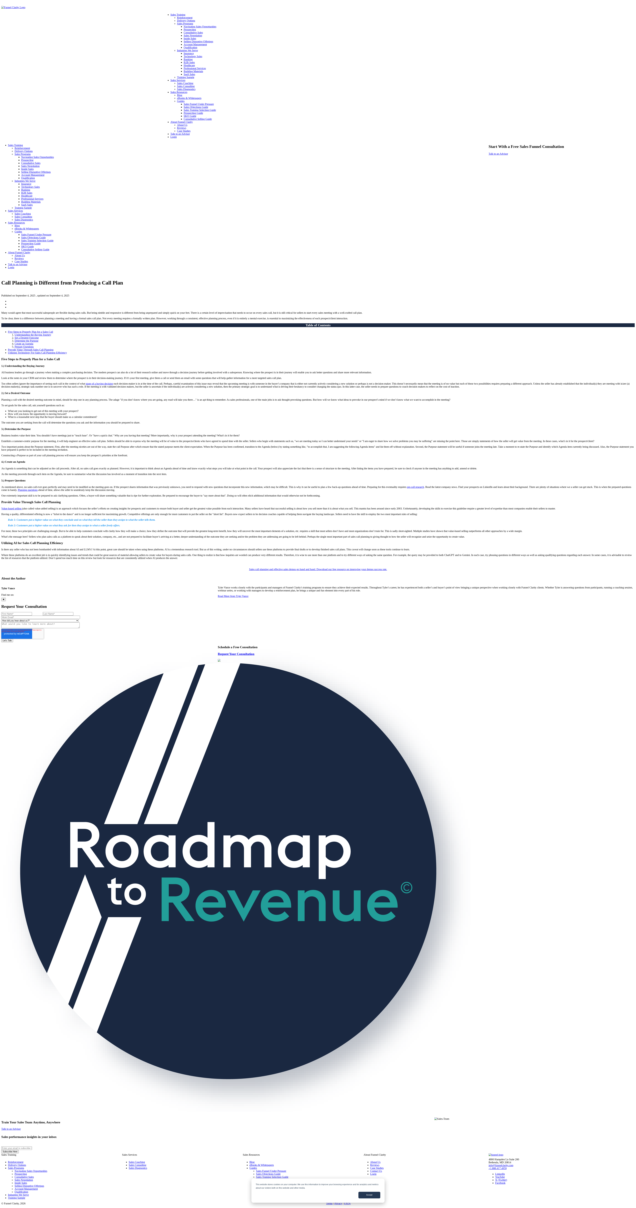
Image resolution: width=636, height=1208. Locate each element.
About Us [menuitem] (182, 125)
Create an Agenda (24, 343)
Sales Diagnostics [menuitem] (186, 89)
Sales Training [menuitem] (177, 14)
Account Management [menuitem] (195, 44)
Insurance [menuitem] (189, 53)
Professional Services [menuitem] (195, 68)
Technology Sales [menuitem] (193, 56)
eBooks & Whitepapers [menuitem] (189, 98)
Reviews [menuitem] (181, 128)
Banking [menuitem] (188, 59)
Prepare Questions (24, 346)
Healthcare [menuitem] (189, 65)
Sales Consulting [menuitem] (186, 86)
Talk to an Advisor (498, 153)
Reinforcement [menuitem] (184, 17)
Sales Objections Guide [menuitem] (196, 107)
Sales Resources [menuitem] (178, 92)
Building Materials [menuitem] (193, 71)
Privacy (338, 1203)
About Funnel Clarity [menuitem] (181, 122)
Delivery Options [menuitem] (186, 20)
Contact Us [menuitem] (376, 1171)
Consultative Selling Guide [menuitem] (198, 119)
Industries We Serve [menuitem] (187, 50)
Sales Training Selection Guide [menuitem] (200, 110)
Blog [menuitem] (179, 95)
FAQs (347, 1203)
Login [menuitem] (173, 136)
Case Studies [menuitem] (183, 131)
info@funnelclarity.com (501, 1165)
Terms (329, 1203)
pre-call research (415, 487)
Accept (369, 1195)
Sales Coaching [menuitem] (185, 83)
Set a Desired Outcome (27, 337)
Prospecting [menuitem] (190, 29)
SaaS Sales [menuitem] (189, 74)
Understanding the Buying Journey (33, 334)
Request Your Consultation (236, 654)
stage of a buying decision (99, 383)
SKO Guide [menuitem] (190, 116)
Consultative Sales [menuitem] (193, 32)
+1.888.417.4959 (498, 1168)
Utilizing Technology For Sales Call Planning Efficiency (37, 352)
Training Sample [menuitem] (185, 77)
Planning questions (28, 490)
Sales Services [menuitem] (177, 80)
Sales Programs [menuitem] (185, 23)
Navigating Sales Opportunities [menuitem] (200, 26)
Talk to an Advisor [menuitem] (180, 133)
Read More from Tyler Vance (233, 596)
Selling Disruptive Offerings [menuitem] (198, 41)
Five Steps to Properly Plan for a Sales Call (30, 331)
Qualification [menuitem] (190, 47)
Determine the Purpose (26, 340)
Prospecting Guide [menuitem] (193, 113)
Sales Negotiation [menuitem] (193, 35)
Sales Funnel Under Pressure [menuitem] (199, 104)
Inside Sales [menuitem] (190, 38)
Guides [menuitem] (181, 101)
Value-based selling (11, 508)
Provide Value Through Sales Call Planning (30, 349)
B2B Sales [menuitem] (189, 62)
